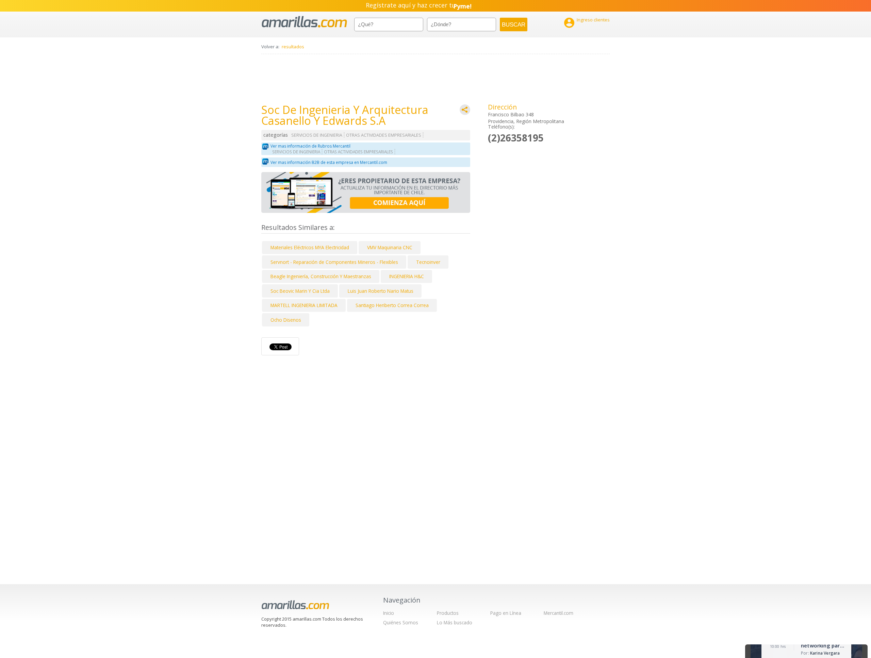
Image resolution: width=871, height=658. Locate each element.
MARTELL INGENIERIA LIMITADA (304, 305)
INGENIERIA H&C (406, 276)
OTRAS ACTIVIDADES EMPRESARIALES (383, 135)
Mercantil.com (558, 613)
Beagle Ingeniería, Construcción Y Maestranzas (320, 276)
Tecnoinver (428, 262)
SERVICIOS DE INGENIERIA (316, 135)
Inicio (388, 613)
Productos (448, 613)
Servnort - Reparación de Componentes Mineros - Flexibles (334, 262)
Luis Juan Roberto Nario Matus (380, 291)
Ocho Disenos (285, 320)
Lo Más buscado (454, 622)
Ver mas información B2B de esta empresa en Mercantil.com (328, 162)
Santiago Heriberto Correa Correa (392, 305)
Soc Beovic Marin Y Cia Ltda (300, 291)
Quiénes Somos (400, 622)
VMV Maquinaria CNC (389, 247)
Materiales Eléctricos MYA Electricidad (309, 247)
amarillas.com (304, 22)
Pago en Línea (505, 613)
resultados (293, 47)
